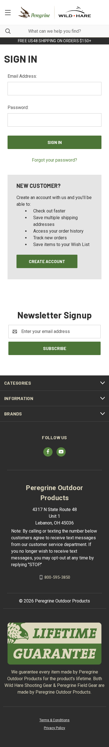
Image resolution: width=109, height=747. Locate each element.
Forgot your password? (54, 160)
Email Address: (22, 76)
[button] (54, 644)
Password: (18, 107)
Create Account (47, 261)
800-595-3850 (57, 577)
